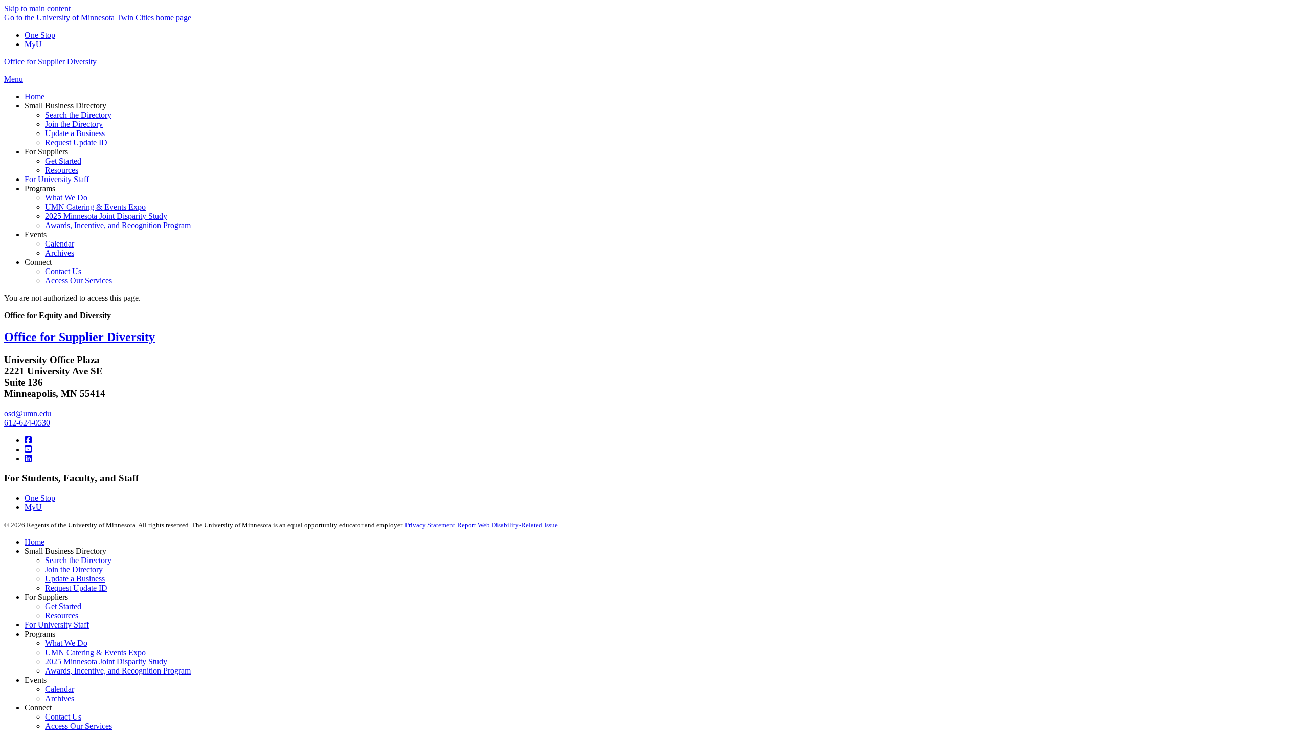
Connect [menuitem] (38, 262)
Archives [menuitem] (59, 253)
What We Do (66, 643)
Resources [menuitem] (61, 170)
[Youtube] (28, 449)
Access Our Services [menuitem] (78, 280)
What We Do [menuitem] (66, 197)
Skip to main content (37, 8)
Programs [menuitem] (40, 188)
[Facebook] (28, 440)
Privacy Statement (430, 525)
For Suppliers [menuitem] (46, 151)
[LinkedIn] (28, 458)
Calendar (59, 689)
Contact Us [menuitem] (63, 271)
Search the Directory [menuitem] (78, 114)
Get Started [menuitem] (63, 160)
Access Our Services (78, 726)
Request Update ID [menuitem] (76, 142)
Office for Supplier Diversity (50, 61)
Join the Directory (74, 569)
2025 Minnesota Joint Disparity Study (106, 661)
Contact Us (63, 716)
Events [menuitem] (36, 234)
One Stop (40, 35)
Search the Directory (78, 560)
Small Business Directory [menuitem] (65, 105)
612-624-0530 (27, 422)
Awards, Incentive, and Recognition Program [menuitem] (118, 225)
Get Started (63, 606)
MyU (33, 44)
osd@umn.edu (27, 413)
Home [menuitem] (34, 96)
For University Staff (57, 624)
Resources (61, 615)
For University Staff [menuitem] (57, 179)
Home (34, 542)
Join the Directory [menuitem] (74, 124)
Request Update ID (76, 588)
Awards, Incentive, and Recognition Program (118, 670)
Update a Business (75, 578)
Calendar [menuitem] (59, 243)
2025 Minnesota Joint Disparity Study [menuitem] (106, 216)
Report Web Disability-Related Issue (507, 525)
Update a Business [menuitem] (75, 133)
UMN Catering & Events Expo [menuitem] (95, 207)
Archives (59, 698)
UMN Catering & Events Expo (95, 652)
